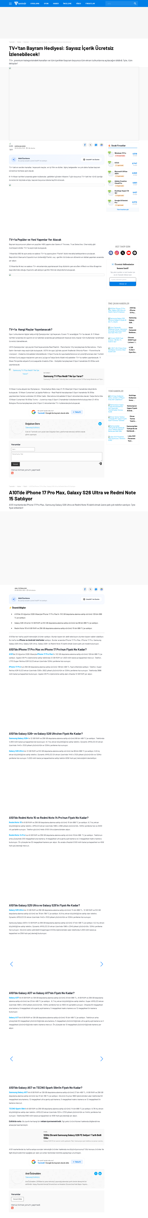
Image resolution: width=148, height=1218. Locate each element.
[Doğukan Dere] (17, 424)
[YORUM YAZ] (96, 146)
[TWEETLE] (90, 146)
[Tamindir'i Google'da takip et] (57, 412)
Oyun (46, 3)
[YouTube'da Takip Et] (129, 253)
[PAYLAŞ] (85, 146)
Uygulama (34, 3)
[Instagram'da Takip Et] (117, 253)
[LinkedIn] (100, 423)
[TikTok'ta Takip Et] (135, 253)
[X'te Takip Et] (123, 253)
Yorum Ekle (17, 1199)
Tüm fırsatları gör (123, 209)
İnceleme (67, 3)
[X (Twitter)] (96, 1173)
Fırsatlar (90, 3)
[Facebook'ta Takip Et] (111, 253)
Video (78, 3)
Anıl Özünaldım (21, 588)
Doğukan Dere (20, 146)
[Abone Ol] (101, 145)
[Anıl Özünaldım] (17, 1173)
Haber (56, 3)
